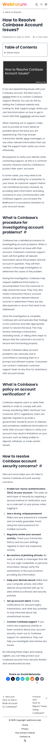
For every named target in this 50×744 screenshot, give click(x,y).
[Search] (41, 4)
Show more (13, 52)
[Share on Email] (42, 679)
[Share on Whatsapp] (27, 679)
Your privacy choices (25, 732)
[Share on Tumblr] (37, 679)
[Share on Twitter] (13, 679)
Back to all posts (13, 12)
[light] (36, 4)
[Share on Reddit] (32, 679)
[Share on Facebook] (8, 679)
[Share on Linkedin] (18, 679)
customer (25, 116)
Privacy (25, 728)
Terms (25, 725)
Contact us (25, 736)
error (26, 138)
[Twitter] (25, 740)
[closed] (46, 4)
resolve (6, 96)
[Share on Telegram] (23, 679)
